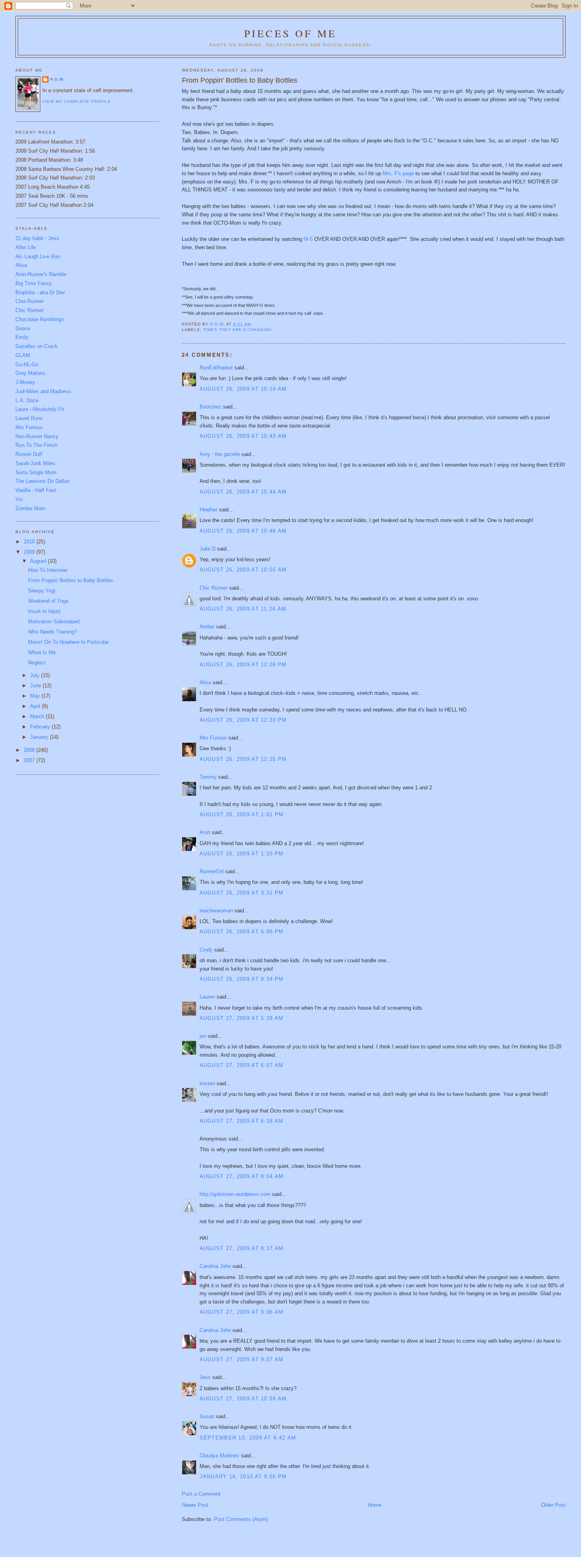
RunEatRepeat (216, 368)
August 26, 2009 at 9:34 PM (242, 979)
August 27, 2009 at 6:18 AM (242, 1121)
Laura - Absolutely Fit (39, 409)
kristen (207, 1083)
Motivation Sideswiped (53, 621)
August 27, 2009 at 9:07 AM (242, 1359)
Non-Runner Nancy (36, 436)
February (41, 727)
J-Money (25, 382)
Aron (205, 832)
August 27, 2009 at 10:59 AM (243, 1399)
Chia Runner (29, 301)
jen (203, 1036)
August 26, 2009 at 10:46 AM (243, 531)
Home (374, 1505)
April (36, 706)
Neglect (36, 663)
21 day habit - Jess (37, 238)
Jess (205, 1377)
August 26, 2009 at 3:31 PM (242, 893)
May (36, 696)
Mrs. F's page (398, 173)
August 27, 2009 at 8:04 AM (242, 1176)
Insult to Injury (44, 611)
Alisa (205, 682)
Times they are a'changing (237, 329)
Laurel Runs (29, 418)
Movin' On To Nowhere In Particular (68, 642)
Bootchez (210, 407)
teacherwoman (216, 911)
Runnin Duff (28, 454)
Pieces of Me (290, 33)
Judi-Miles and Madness (43, 391)
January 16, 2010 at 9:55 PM (243, 1476)
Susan (207, 1416)
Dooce (22, 328)
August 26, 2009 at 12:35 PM (243, 759)
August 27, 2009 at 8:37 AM (242, 1248)
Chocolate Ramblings (39, 319)
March (38, 716)
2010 (30, 542)
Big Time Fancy (33, 283)
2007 (30, 760)
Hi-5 (308, 239)
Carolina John (215, 1266)
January (40, 737)
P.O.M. (57, 79)
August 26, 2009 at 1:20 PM (242, 854)
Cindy (206, 950)
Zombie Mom (30, 508)
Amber (207, 627)
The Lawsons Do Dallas (42, 481)
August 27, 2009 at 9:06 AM (242, 1312)
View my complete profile (76, 101)
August (39, 561)
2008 (30, 750)
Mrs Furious (213, 738)
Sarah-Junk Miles (35, 463)
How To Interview (47, 570)
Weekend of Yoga (48, 601)
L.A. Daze (26, 400)
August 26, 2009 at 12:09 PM (243, 665)
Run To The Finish (36, 445)
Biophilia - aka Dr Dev (40, 292)
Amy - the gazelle (220, 454)
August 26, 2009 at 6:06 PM (242, 932)
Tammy (208, 777)
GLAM (22, 355)
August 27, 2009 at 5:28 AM (242, 1018)
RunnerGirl (212, 871)
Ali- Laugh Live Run (37, 256)
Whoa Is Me (42, 652)
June (36, 686)
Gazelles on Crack (36, 346)
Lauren (207, 997)
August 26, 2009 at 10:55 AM (243, 570)
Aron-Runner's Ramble (40, 274)
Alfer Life (25, 247)
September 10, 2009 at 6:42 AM (248, 1438)
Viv (19, 499)
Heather (208, 510)
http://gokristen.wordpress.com (235, 1194)
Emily (21, 337)
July (35, 675)
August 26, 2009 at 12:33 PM (243, 720)
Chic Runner (214, 588)
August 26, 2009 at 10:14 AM (243, 389)
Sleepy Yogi (41, 591)
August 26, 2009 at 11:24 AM (243, 609)
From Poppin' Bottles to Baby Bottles (70, 580)
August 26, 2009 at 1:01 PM (242, 814)
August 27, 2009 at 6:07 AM (242, 1065)
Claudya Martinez (220, 1456)
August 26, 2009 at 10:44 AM (243, 492)
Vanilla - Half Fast (35, 490)
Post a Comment (201, 1494)
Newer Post (195, 1505)
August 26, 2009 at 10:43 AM (243, 436)
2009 (30, 552)
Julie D (207, 549)
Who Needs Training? (52, 632)
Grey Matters (30, 373)
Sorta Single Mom (36, 472)
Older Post (553, 1505)
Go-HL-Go (26, 364)
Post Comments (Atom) (241, 1519)
